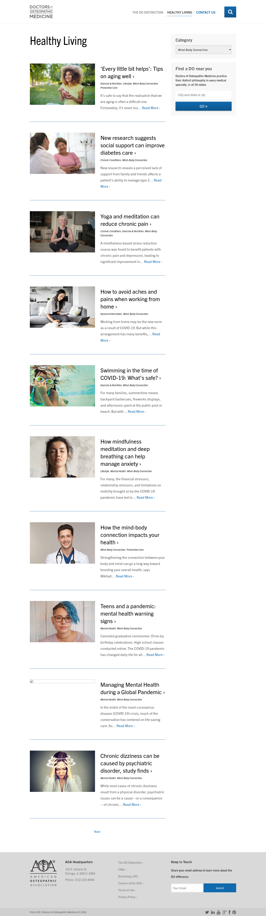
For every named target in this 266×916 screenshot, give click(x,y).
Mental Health (118, 471)
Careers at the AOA (130, 883)
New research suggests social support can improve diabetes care (132, 145)
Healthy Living (179, 12)
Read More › (151, 107)
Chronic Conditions (110, 160)
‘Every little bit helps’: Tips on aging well (131, 72)
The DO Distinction (147, 12)
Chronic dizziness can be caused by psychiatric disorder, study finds (129, 763)
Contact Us (206, 12)
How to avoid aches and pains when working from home (130, 299)
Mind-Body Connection (145, 83)
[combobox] (204, 94)
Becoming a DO (128, 876)
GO (202, 106)
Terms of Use (126, 890)
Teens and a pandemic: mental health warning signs (128, 613)
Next (98, 831)
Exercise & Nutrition (111, 83)
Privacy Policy (126, 897)
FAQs (121, 869)
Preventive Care (108, 87)
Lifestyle (127, 83)
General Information (111, 313)
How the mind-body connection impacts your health (129, 534)
